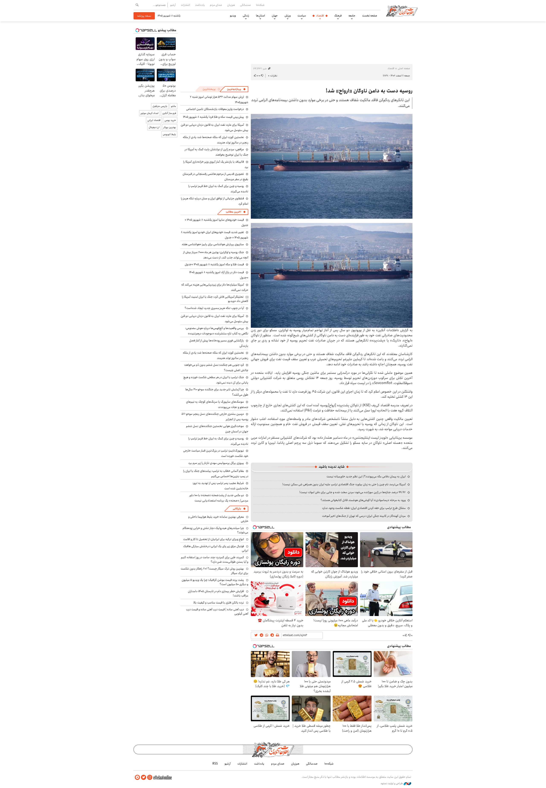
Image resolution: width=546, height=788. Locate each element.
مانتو (173, 106)
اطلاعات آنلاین (402, 10)
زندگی (246, 15)
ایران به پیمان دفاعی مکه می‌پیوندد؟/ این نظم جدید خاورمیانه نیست (366, 476)
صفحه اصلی (404, 68)
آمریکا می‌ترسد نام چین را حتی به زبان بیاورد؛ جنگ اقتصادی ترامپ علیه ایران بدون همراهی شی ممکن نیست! (344, 484)
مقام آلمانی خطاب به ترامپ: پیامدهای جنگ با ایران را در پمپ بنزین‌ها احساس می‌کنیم (215, 474)
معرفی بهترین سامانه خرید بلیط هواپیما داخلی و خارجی (218, 518)
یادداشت (200, 5)
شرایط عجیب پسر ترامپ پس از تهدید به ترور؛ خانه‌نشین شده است (220, 486)
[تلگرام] (137, 777)
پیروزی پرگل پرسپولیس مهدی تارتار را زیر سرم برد (216, 463)
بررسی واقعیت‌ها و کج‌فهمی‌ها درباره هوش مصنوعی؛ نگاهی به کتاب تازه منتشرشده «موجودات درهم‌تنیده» (216, 331)
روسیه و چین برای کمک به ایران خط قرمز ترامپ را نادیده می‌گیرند (218, 441)
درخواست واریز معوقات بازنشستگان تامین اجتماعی (215, 109)
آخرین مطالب (233, 212)
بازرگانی (237, 509)
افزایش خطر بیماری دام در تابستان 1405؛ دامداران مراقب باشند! (218, 593)
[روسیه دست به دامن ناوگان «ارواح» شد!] (331, 166)
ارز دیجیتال (154, 127)
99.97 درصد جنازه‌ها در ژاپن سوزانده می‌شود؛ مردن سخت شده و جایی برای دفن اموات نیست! (352, 492)
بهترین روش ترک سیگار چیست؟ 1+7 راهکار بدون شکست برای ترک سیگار (214, 570)
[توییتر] (143, 777)
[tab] (236, 89)
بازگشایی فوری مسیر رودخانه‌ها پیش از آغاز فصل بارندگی (218, 343)
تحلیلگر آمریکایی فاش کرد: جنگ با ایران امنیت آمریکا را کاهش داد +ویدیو (215, 298)
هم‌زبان (231, 5)
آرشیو (173, 5)
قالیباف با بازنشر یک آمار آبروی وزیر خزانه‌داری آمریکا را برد (215, 164)
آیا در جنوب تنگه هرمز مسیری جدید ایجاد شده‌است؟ (214, 308)
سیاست (302, 15)
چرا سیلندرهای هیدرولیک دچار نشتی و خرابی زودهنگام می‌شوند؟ (215, 530)
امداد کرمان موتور (149, 113)
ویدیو (233, 15)
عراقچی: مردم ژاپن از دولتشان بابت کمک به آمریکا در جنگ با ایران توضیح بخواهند (216, 152)
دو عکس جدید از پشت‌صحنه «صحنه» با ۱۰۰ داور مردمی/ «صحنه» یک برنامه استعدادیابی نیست (218, 498)
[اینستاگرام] (149, 777)
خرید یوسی (170, 120)
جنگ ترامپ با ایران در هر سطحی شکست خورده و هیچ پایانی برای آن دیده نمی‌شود (215, 380)
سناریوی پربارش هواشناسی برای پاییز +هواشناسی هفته (213, 244)
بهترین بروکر (169, 127)
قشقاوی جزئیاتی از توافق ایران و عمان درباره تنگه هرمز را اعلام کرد (214, 201)
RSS (215, 763)
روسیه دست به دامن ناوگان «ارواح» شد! (369, 91)
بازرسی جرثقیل (159, 106)
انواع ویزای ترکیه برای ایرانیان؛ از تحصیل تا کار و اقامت (213, 539)
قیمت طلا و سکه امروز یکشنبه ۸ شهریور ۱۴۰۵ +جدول (214, 264)
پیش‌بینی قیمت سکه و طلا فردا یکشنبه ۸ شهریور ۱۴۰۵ (213, 117)
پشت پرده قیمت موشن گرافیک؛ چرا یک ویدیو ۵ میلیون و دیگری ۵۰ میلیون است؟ (215, 582)
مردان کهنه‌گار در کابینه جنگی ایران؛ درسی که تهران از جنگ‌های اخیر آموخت (364, 516)
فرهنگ (338, 15)
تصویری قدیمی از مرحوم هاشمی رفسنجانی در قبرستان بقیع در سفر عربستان (215, 177)
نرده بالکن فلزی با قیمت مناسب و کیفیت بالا (218, 602)
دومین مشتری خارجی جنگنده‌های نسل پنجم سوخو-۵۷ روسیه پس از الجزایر (215, 417)
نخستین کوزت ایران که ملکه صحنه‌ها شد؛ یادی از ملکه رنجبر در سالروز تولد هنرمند (215, 140)
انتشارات (185, 5)
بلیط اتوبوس (169, 134)
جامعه (352, 15)
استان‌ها (260, 15)
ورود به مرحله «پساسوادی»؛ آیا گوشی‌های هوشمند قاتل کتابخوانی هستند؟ (363, 500)
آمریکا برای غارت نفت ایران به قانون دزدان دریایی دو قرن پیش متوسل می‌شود (214, 319)
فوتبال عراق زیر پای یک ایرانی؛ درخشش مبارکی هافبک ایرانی (215, 548)
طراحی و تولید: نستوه (392, 783)
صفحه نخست (369, 15)
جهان (275, 15)
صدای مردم (216, 5)
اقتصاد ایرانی (154, 120)
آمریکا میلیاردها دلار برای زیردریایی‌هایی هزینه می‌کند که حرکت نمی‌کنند (214, 287)
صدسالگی (245, 5)
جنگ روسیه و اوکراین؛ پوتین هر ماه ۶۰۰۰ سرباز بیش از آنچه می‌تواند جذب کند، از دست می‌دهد (215, 255)
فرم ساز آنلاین (169, 113)
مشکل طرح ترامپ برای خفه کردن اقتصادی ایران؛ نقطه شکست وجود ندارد (364, 508)
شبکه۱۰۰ (260, 5)
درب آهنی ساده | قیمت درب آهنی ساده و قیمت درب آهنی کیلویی (217, 611)
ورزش (288, 15)
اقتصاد (320, 15)
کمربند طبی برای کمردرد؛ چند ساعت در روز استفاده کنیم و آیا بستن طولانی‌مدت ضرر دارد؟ (214, 559)
